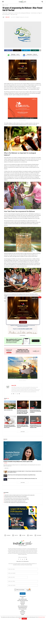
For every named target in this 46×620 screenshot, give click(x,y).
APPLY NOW (23, 322)
